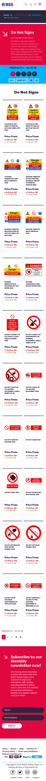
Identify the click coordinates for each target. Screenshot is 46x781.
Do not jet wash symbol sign (32, 546)
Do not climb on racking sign (11, 441)
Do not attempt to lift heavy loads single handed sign (12, 338)
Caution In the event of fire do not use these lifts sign (12, 127)
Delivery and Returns (11, 754)
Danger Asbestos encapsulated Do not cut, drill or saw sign (12, 232)
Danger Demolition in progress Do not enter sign (12, 285)
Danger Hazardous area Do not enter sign (33, 284)
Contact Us (32, 748)
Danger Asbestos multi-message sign (33, 231)
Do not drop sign (12, 492)
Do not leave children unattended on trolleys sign (11, 601)
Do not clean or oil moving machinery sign (33, 389)
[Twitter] (20, 772)
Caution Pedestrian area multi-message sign (11, 180)
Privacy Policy (8, 751)
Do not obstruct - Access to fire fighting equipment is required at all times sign (33, 603)
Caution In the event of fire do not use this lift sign (32, 127)
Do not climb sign (33, 440)
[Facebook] (12, 772)
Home (6, 15)
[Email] (27, 772)
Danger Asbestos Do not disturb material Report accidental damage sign (33, 181)
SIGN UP (12, 726)
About (13, 748)
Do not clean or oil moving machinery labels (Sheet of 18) (12, 390)
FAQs (21, 748)
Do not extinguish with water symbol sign (12, 547)
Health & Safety (20, 15)
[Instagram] (34, 772)
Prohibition (36, 15)
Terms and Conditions (28, 751)
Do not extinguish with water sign (33, 493)
